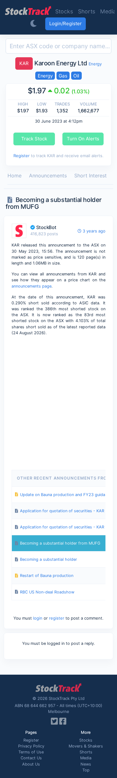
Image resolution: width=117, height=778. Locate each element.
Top (86, 770)
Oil (76, 76)
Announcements (48, 175)
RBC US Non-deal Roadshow (47, 592)
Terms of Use (31, 752)
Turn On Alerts (83, 139)
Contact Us (31, 758)
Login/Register (65, 23)
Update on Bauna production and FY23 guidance (66, 494)
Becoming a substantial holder (48, 559)
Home (14, 175)
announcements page (31, 286)
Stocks (64, 11)
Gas (63, 76)
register (56, 618)
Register (21, 155)
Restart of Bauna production (46, 575)
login (37, 618)
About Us (31, 764)
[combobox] (58, 46)
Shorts (86, 11)
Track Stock (34, 139)
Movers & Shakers (86, 746)
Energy (95, 63)
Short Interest (90, 175)
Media (85, 758)
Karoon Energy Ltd (53, 63)
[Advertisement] (58, 401)
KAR (24, 63)
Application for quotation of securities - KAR (62, 511)
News (85, 764)
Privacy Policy (31, 746)
